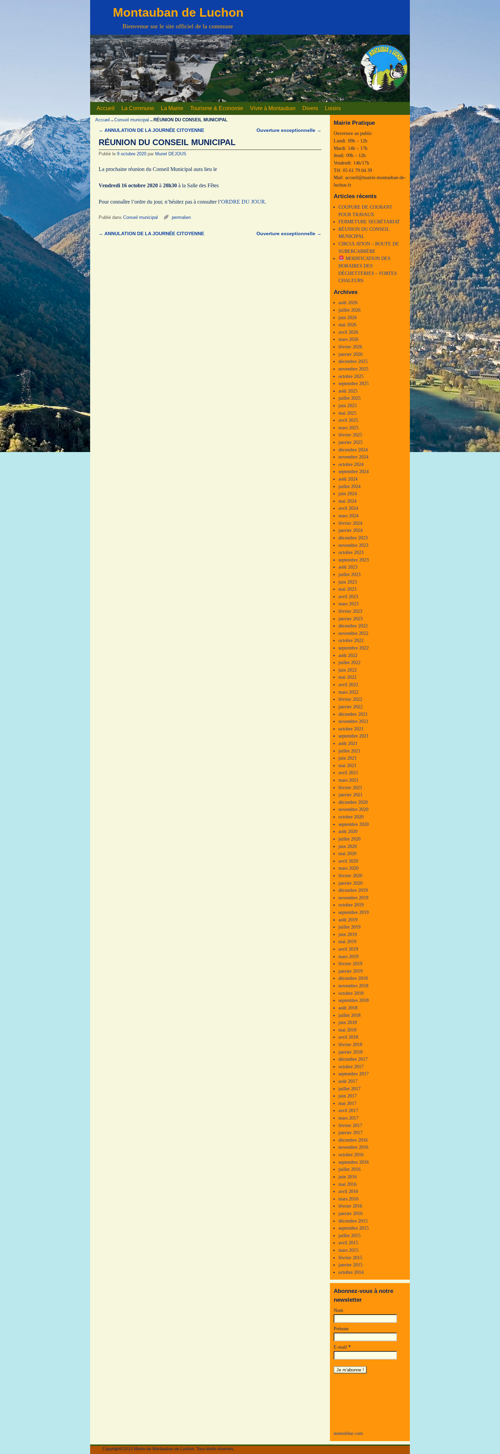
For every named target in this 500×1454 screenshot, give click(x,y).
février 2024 (350, 523)
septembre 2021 (353, 736)
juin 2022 (347, 670)
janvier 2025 (350, 442)
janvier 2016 (350, 1213)
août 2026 (347, 302)
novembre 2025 (353, 368)
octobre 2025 (351, 376)
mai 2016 (347, 1184)
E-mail (342, 1347)
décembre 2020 (353, 802)
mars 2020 (348, 868)
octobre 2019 (351, 904)
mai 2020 (347, 853)
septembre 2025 (353, 383)
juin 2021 (347, 758)
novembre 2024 (353, 457)
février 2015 (350, 1257)
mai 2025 (347, 413)
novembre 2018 (353, 985)
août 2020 (347, 831)
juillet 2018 (349, 1015)
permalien (181, 217)
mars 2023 (348, 603)
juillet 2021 (349, 751)
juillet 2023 (349, 574)
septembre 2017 (353, 1073)
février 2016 (350, 1206)
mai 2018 (347, 1030)
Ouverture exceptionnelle (288, 130)
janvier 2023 (350, 618)
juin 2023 (347, 582)
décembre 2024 (353, 449)
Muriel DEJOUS (170, 153)
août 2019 (347, 919)
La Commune (137, 108)
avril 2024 (348, 508)
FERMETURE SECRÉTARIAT (369, 221)
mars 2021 (348, 780)
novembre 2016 (353, 1147)
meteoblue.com (348, 1433)
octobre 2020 (351, 816)
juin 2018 (347, 1022)
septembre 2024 (353, 471)
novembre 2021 (353, 721)
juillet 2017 (349, 1088)
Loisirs (333, 108)
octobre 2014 (351, 1272)
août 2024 (347, 479)
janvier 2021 (350, 794)
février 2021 (350, 787)
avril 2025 (348, 420)
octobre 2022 (351, 640)
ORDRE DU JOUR (243, 202)
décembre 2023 (353, 537)
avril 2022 (348, 684)
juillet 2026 (349, 310)
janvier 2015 (350, 1264)
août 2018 (347, 1007)
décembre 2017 (353, 1059)
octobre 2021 (351, 728)
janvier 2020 (350, 883)
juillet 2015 (349, 1235)
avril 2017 (348, 1110)
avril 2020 (348, 861)
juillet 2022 (349, 662)
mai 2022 (347, 677)
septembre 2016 (353, 1162)
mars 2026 (348, 339)
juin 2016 (347, 1176)
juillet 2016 (349, 1169)
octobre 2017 (351, 1066)
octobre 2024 (351, 464)
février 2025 (350, 434)
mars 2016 (348, 1198)
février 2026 (350, 346)
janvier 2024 (350, 530)
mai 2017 (347, 1103)
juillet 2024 (349, 486)
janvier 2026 (350, 354)
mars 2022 (348, 692)
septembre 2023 (353, 559)
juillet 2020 (349, 839)
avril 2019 (348, 949)
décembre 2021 (353, 714)
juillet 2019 (349, 927)
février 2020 (350, 875)
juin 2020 (347, 846)
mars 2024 (348, 515)
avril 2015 (348, 1242)
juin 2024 (347, 493)
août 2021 (347, 743)
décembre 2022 (353, 625)
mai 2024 (347, 501)
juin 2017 (347, 1095)
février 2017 (350, 1125)
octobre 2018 (351, 993)
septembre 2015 (353, 1228)
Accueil (106, 108)
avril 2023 (348, 596)
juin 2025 (347, 405)
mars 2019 (348, 956)
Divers (310, 108)
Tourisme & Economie (216, 108)
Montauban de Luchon (178, 12)
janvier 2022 (350, 706)
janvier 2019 (350, 971)
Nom (338, 1310)
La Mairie (172, 108)
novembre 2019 (353, 897)
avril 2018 (348, 1037)
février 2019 (350, 963)
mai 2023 (347, 589)
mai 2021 (347, 765)
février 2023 (350, 611)
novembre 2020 (353, 809)
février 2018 (350, 1044)
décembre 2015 (353, 1221)
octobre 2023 (351, 552)
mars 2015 (348, 1250)
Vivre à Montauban (273, 108)
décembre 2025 (353, 361)
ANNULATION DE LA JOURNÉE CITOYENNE (151, 130)
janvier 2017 (350, 1132)
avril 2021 (348, 772)
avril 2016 (348, 1191)
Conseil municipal (131, 119)
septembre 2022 (353, 648)
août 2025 (347, 391)
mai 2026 (347, 324)
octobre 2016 (351, 1154)
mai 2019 (347, 941)
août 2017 (347, 1081)
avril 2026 (348, 332)
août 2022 (347, 655)
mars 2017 (348, 1118)
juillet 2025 (349, 398)
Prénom (341, 1328)
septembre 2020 (353, 824)
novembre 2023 (353, 545)
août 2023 (347, 567)
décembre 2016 (353, 1140)
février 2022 (350, 699)
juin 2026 (347, 317)
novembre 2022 (353, 633)
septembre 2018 (353, 1000)
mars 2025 (348, 427)
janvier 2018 (350, 1052)
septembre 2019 (353, 912)
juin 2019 (347, 934)
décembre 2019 (353, 890)
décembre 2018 (353, 978)
